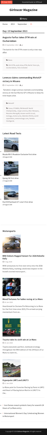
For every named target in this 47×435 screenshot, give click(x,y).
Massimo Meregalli (13, 113)
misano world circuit (27, 113)
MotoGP (11, 103)
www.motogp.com (21, 118)
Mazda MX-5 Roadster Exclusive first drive (19, 154)
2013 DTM (11, 65)
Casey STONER (13, 108)
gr (22, 45)
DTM (25, 65)
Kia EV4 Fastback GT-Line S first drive (18, 202)
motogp (9, 116)
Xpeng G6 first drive (11, 178)
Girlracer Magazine (23, 10)
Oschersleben (11, 68)
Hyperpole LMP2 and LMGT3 (15, 380)
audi (17, 65)
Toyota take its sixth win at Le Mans (19, 339)
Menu (24, 18)
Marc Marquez (34, 111)
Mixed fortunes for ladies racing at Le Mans (23, 299)
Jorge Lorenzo (22, 111)
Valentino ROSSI (27, 116)
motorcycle (17, 116)
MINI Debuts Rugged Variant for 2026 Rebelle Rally (23, 257)
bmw (21, 65)
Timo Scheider (22, 68)
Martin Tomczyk (33, 65)
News (10, 60)
